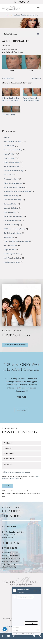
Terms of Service (14, 478)
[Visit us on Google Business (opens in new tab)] (18, 543)
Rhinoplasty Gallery (10, 179)
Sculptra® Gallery (10, 212)
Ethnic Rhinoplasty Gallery (13, 183)
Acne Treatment (15, 41)
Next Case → (36, 78)
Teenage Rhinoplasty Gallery (14, 187)
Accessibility (9, 626)
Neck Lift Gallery (9, 154)
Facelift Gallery (9, 146)
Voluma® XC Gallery (11, 208)
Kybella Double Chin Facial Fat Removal (10, 99)
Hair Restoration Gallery (12, 262)
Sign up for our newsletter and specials (17, 472)
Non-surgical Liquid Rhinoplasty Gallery (17, 191)
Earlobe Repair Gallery (11, 254)
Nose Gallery (8, 175)
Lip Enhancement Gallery (12, 221)
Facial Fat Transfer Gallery (13, 216)
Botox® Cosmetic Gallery (12, 200)
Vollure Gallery (9, 237)
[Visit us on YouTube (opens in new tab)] (7, 543)
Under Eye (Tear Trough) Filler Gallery (17, 241)
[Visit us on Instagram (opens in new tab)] (11, 543)
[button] (15, 345)
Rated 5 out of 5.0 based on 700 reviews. (25, 15)
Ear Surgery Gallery (10, 245)
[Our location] (34, 635)
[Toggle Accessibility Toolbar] (4, 629)
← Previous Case (8, 78)
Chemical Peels (8, 115)
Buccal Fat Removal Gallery (13, 171)
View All (6, 137)
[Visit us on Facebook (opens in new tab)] (3, 543)
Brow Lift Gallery (9, 158)
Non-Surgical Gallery (11, 196)
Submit (7, 486)
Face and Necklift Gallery (12, 142)
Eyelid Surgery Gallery (11, 162)
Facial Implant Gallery (11, 166)
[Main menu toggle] (38, 8)
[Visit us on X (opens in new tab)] (14, 543)
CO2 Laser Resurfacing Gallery (14, 229)
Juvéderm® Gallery (10, 204)
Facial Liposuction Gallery (13, 150)
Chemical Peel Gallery (11, 225)
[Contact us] (40, 635)
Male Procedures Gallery (12, 258)
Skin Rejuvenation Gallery (13, 233)
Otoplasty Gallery (10, 250)
